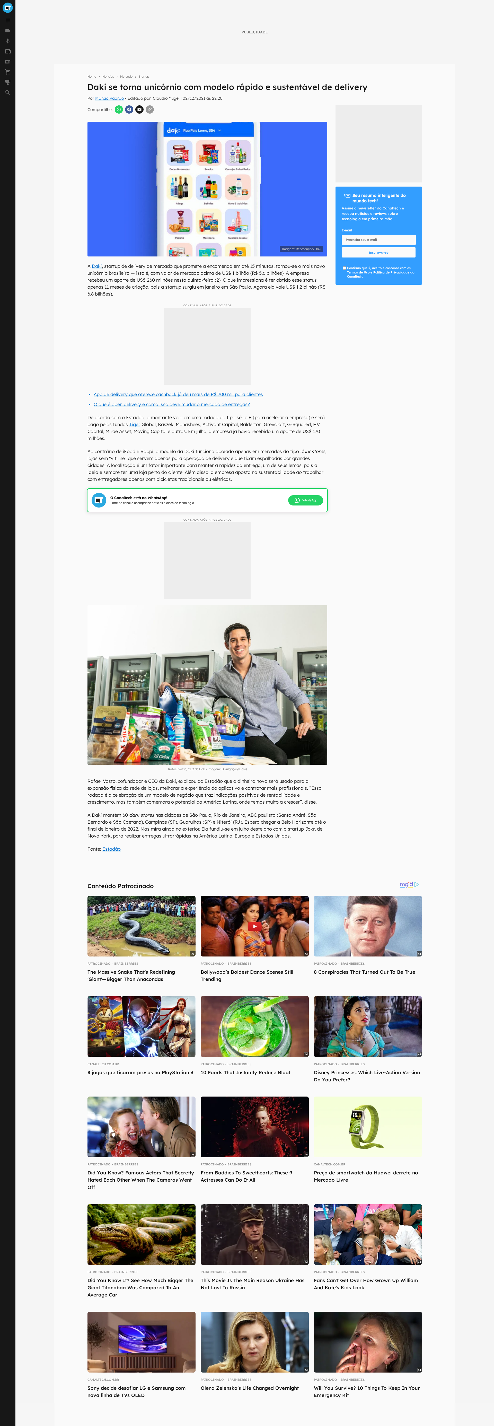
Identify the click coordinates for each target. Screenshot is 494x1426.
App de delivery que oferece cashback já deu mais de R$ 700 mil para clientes (178, 394)
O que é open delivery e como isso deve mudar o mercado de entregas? (172, 404)
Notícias (108, 76)
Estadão (111, 849)
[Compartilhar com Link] (150, 109)
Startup (144, 76)
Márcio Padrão (109, 98)
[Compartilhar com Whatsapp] (119, 109)
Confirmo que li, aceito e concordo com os (380, 272)
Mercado (126, 76)
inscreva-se (379, 252)
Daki (97, 266)
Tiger (134, 424)
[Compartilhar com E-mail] (139, 109)
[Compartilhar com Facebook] (129, 109)
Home (91, 76)
